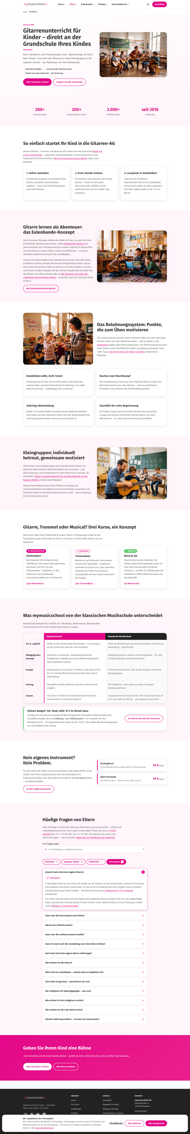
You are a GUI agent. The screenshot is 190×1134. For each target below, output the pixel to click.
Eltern (72, 4)
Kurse (61, 4)
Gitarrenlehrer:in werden (113, 1113)
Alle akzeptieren (156, 1123)
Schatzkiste (102, 345)
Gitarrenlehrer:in (119, 4)
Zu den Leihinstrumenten (38, 789)
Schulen (102, 4)
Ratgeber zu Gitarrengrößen (64, 906)
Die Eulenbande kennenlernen (41, 288)
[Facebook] (31, 1114)
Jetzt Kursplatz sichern (37, 82)
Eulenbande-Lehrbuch (74, 243)
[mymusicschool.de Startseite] (34, 1098)
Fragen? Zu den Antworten (69, 82)
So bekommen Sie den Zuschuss (144, 718)
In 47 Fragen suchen (51, 844)
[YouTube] (37, 1114)
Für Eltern (75, 1104)
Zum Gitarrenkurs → (36, 583)
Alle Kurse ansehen (65, 1066)
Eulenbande (86, 4)
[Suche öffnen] (148, 4)
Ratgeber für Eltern (111, 1104)
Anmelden (159, 4)
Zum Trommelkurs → (85, 583)
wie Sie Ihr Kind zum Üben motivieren (127, 351)
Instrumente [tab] (116, 862)
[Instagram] (25, 1114)
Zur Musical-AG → (133, 583)
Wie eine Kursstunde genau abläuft (70, 158)
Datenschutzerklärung (44, 1128)
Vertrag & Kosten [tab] (73, 862)
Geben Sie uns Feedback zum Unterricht (95, 837)
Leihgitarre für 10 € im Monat (118, 890)
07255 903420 (141, 1111)
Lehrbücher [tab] (95, 862)
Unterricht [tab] (51, 862)
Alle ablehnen (134, 1123)
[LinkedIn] (44, 1114)
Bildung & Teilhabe (111, 1109)
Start (25, 12)
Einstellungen (116, 1123)
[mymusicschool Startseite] (35, 4)
